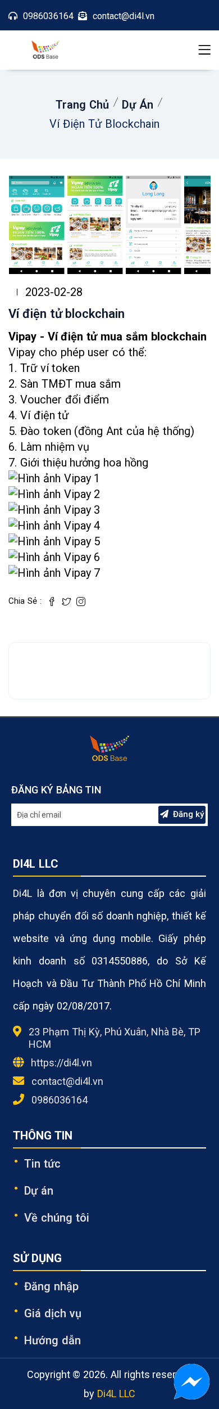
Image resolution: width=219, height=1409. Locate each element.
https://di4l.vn (61, 1063)
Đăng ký (188, 814)
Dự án (137, 104)
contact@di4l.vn (67, 1081)
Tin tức (42, 1163)
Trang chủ (82, 104)
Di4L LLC (116, 1393)
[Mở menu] (204, 50)
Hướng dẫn (52, 1340)
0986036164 (59, 1100)
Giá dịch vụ (52, 1313)
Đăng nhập (51, 1286)
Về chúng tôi (56, 1217)
